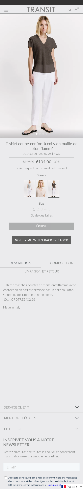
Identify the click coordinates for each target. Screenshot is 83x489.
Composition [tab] (62, 263)
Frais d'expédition (27, 168)
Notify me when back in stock (41, 240)
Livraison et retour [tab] (41, 271)
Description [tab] (20, 263)
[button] (36, 134)
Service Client (16, 407)
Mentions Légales (20, 418)
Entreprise (13, 428)
